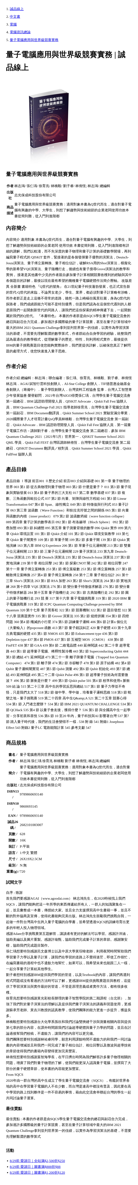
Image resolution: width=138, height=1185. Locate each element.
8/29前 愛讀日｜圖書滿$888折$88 (35, 1167)
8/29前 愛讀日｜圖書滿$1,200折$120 (37, 1172)
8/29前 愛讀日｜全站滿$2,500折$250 (37, 1161)
